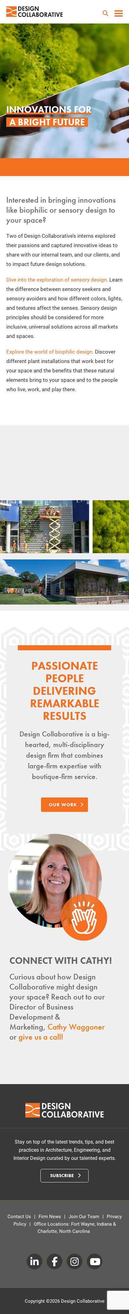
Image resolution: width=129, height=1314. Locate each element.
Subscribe (62, 1175)
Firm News (50, 1216)
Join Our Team (84, 1216)
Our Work (63, 805)
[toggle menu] (119, 14)
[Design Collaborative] (34, 11)
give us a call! (40, 1036)
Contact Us (19, 1216)
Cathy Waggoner (76, 1026)
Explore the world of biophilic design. (50, 351)
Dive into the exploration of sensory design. (57, 279)
